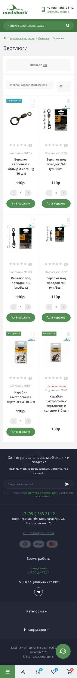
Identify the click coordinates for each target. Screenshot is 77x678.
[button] (60, 7)
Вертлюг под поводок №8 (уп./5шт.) (56, 282)
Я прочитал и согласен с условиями (41, 494)
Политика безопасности (42, 493)
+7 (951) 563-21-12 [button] (38, 513)
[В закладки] (33, 106)
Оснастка (43, 38)
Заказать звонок (58, 12)
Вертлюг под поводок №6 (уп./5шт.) (21, 282)
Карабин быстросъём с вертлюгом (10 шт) (21, 397)
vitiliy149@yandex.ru (38, 533)
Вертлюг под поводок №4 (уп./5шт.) (56, 164)
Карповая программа (22, 38)
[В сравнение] (33, 101)
